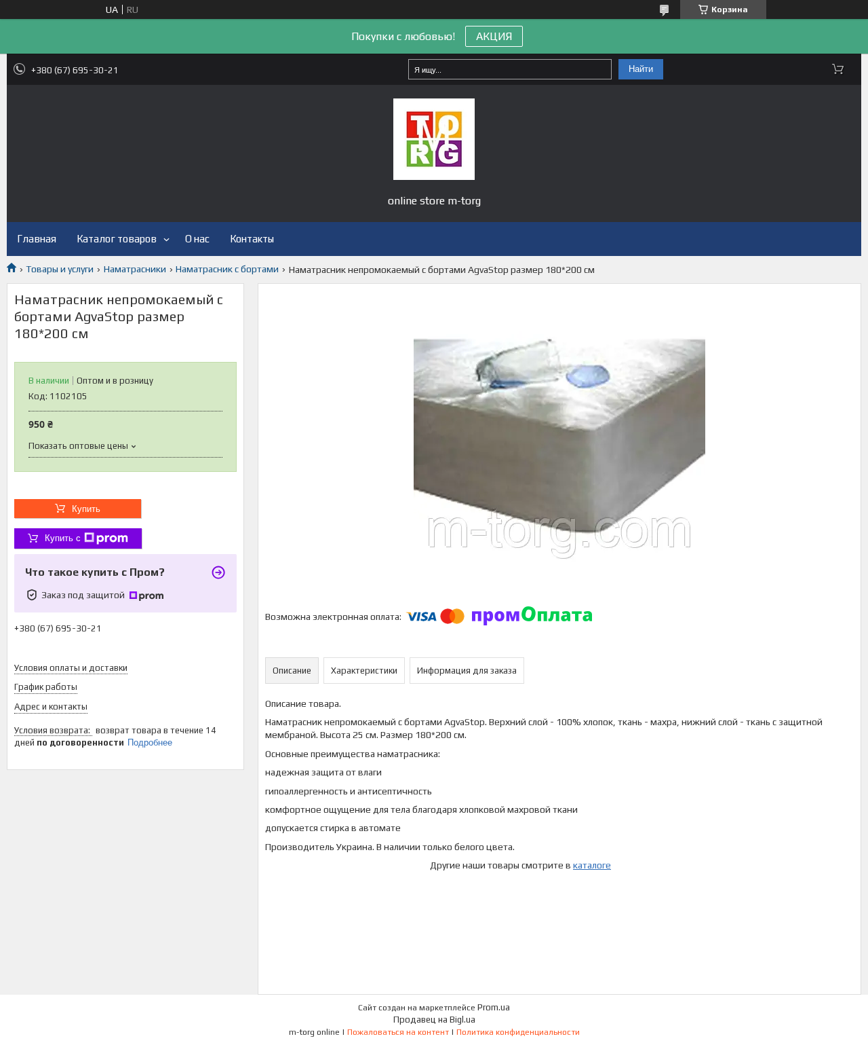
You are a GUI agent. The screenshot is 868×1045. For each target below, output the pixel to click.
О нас (197, 238)
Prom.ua (493, 1007)
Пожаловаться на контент (398, 1032)
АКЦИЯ (494, 36)
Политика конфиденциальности (518, 1032)
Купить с (63, 538)
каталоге (592, 865)
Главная (36, 238)
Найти (641, 69)
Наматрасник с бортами (227, 268)
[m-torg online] (434, 139)
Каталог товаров (117, 238)
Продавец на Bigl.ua (434, 1019)
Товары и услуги (60, 268)
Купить (86, 509)
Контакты (252, 238)
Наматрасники (135, 268)
